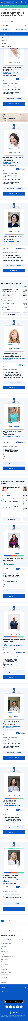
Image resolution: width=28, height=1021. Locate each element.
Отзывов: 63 (17, 634)
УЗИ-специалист (8, 564)
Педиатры (4, 961)
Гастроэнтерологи (6, 943)
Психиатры (4, 967)
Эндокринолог (8, 728)
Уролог (5, 647)
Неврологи (4, 954)
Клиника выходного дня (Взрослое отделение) (12, 576)
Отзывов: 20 (16, 716)
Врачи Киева (5, 9)
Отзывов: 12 (17, 152)
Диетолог (6, 726)
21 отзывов (11, 303)
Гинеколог (19, 563)
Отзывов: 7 (17, 348)
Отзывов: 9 (17, 231)
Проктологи (4, 964)
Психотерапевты (6, 972)
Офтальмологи (5, 959)
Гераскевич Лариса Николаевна (12, 238)
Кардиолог (6, 805)
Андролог (6, 644)
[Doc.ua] (2, 2)
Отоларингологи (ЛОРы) (7, 956)
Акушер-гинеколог (9, 72)
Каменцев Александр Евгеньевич (14, 641)
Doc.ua (3, 1015)
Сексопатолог (7, 645)
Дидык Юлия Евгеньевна (9, 802)
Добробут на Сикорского (12, 255)
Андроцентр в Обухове (11, 499)
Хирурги (3, 982)
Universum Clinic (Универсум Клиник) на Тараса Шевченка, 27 (11, 450)
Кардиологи (4, 951)
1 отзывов (8, 495)
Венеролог (13, 644)
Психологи (4, 969)
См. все (24, 286)
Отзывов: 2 (17, 795)
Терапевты (4, 977)
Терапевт (18, 436)
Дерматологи (5, 949)
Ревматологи (4, 974)
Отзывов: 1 (17, 426)
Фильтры (7, 29)
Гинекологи (4, 946)
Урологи (3, 980)
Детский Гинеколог (9, 358)
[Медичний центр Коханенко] (14, 117)
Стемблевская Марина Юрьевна (12, 355)
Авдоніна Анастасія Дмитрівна (13, 433)
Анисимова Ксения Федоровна (12, 69)
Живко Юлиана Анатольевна (10, 876)
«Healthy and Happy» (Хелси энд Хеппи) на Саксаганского (11, 87)
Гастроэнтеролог (9, 436)
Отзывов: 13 (17, 62)
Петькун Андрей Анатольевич (11, 723)
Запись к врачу (14, 103)
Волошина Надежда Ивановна (13, 559)
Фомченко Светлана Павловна (13, 159)
